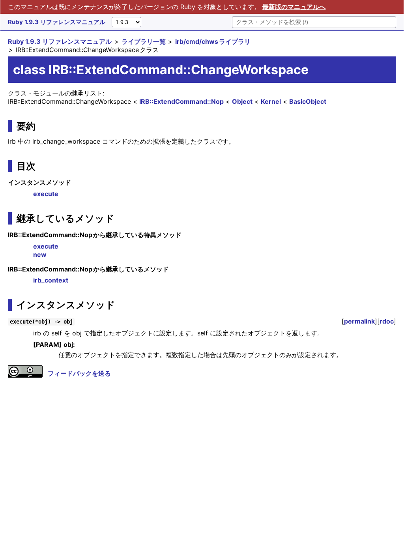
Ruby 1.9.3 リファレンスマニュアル (56, 22)
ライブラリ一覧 (144, 41)
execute (45, 194)
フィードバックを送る (79, 373)
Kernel (271, 101)
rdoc (387, 321)
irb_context (50, 280)
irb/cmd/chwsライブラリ (213, 41)
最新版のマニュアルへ (293, 7)
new (40, 254)
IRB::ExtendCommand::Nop (181, 101)
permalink (359, 321)
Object (242, 101)
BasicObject (307, 101)
